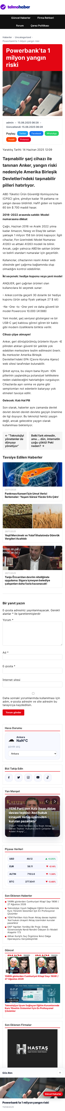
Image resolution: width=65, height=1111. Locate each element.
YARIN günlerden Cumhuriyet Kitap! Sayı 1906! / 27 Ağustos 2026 (33, 903)
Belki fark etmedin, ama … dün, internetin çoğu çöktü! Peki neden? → (45, 441)
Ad (5, 652)
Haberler (7, 37)
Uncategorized (23, 37)
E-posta (9, 666)
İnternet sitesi (11, 680)
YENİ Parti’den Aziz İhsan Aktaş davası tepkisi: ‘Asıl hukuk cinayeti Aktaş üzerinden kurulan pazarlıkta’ (32, 920)
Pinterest (24, 139)
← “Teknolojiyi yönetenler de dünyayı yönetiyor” (14, 441)
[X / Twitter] (19, 778)
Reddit (11, 139)
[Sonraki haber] (54, 801)
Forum (20, 25)
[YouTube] (38, 778)
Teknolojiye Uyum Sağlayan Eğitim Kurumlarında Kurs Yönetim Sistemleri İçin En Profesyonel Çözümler (33, 911)
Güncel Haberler (21, 17)
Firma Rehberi (45, 17)
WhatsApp (52, 133)
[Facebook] (9, 778)
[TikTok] (48, 778)
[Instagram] (28, 778)
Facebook (36, 133)
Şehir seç (14, 746)
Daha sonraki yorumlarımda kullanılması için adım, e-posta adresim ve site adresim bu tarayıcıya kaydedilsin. (31, 701)
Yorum (8, 620)
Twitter (22, 133)
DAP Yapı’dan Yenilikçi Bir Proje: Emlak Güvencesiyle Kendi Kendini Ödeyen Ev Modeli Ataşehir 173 (32, 929)
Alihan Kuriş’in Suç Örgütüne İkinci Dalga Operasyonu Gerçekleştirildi (29, 937)
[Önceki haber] (47, 801)
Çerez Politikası (40, 25)
